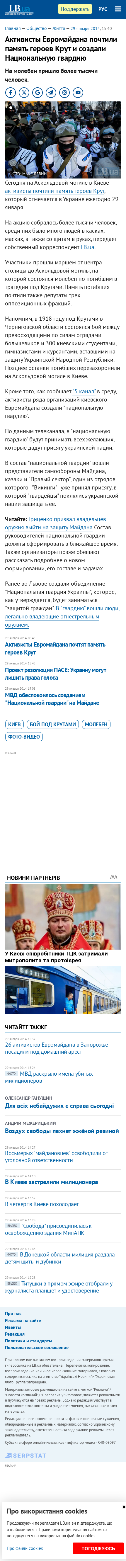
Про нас (13, 1313)
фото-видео (24, 736)
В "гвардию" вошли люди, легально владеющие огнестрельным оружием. (62, 616)
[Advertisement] (63, 804)
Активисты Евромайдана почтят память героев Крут (55, 648)
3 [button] (23, 108)
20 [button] (50, 117)
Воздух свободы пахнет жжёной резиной (62, 1131)
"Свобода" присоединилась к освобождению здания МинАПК (48, 1229)
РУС (102, 9)
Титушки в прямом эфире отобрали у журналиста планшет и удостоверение (58, 1287)
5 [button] (35, 108)
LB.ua (87, 247)
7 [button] (47, 108)
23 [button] (69, 117)
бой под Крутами (53, 724)
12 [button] (78, 108)
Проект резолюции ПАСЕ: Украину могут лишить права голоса (55, 673)
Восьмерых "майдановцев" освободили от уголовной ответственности (56, 1156)
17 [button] (109, 108)
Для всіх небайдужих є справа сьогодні (59, 1105)
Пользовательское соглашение (37, 1347)
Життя (58, 28)
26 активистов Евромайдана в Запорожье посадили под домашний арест (56, 1048)
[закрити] (123, 1507)
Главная (13, 28)
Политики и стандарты (28, 1341)
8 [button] (53, 108)
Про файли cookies (25, 1548)
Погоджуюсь (98, 1548)
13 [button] (84, 108)
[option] (63, 139)
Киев (14, 724)
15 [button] (96, 108)
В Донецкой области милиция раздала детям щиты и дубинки (60, 1258)
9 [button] (59, 108)
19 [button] (44, 117)
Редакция (15, 1334)
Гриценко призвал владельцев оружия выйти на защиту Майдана (55, 523)
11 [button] (72, 108)
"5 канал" (84, 391)
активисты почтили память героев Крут (54, 191)
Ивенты (13, 1327)
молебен (96, 724)
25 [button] (81, 117)
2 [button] (16, 108)
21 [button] (57, 117)
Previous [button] (8, 139)
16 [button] (103, 108)
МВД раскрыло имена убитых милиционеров (48, 1077)
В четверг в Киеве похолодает (42, 1204)
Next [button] (117, 139)
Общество (36, 28)
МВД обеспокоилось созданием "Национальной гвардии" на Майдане (52, 699)
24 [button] (75, 117)
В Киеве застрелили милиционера (51, 1182)
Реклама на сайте (23, 1320)
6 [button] (41, 108)
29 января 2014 (85, 28)
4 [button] (29, 108)
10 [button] (66, 108)
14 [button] (90, 108)
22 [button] (63, 117)
